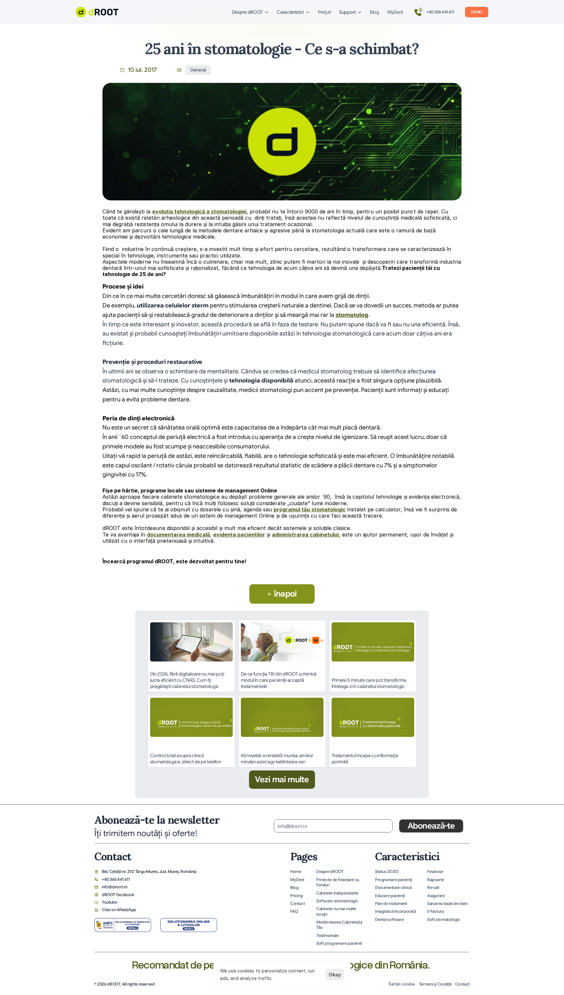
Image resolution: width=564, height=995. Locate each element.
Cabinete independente (337, 893)
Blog (374, 12)
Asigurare (436, 895)
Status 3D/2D (386, 871)
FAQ (294, 911)
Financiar (435, 871)
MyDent (395, 12)
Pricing (296, 895)
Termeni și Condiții (435, 984)
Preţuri (324, 12)
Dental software (389, 919)
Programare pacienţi (393, 879)
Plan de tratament (391, 903)
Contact (297, 903)
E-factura (435, 911)
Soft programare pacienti (339, 943)
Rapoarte (435, 879)
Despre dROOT (329, 871)
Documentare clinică (393, 887)
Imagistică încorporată (395, 911)
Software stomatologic (337, 901)
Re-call (433, 887)
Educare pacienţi (390, 895)
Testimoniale (327, 935)
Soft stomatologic (443, 919)
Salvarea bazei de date (447, 903)
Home (295, 871)
